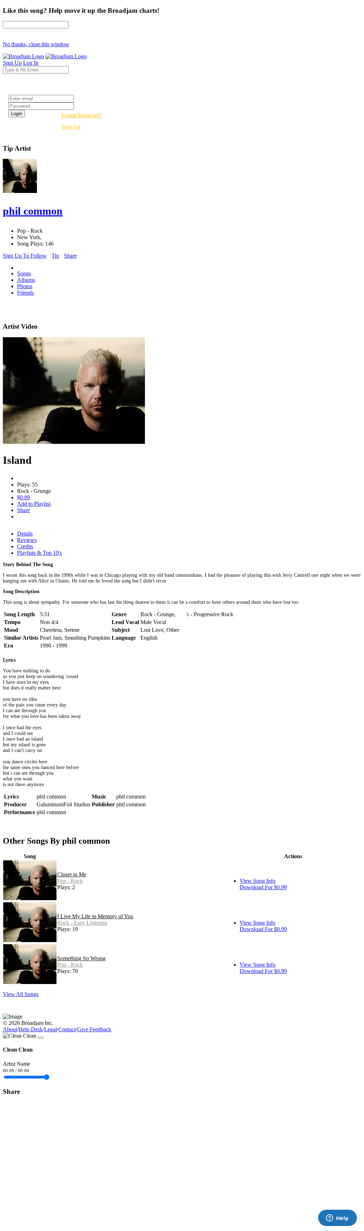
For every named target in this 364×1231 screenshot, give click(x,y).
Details (25, 534)
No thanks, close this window (36, 44)
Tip (55, 256)
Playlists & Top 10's (39, 553)
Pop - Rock (70, 881)
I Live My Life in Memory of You (95, 916)
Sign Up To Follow (25, 256)
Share (70, 256)
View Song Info (257, 881)
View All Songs (20, 994)
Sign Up (70, 127)
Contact (67, 1029)
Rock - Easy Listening (82, 923)
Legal (50, 1029)
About (10, 1029)
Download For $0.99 (263, 887)
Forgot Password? (81, 115)
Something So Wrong (81, 958)
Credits (25, 546)
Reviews (27, 540)
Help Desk (30, 1029)
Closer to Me (71, 874)
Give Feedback (94, 1029)
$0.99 (23, 497)
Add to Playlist (33, 504)
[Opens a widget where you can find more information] (337, 1218)
